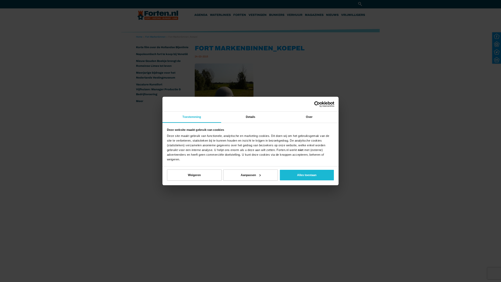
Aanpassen (248, 175)
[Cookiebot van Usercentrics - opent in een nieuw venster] (317, 104)
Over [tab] (309, 116)
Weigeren (194, 175)
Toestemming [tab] (191, 116)
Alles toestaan (306, 175)
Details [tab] (250, 116)
